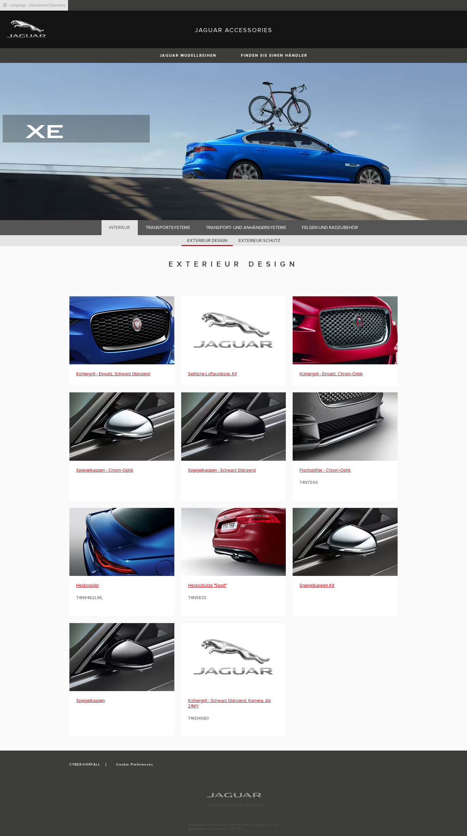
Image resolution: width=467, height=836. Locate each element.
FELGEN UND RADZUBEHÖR (330, 227)
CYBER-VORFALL (85, 765)
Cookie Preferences (135, 765)
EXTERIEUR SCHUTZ (259, 240)
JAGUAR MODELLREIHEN (188, 55)
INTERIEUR (119, 227)
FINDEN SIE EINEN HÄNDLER (274, 55)
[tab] (120, 227)
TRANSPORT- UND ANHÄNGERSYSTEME (246, 227)
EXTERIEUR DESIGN (207, 240)
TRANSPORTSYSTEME (168, 227)
